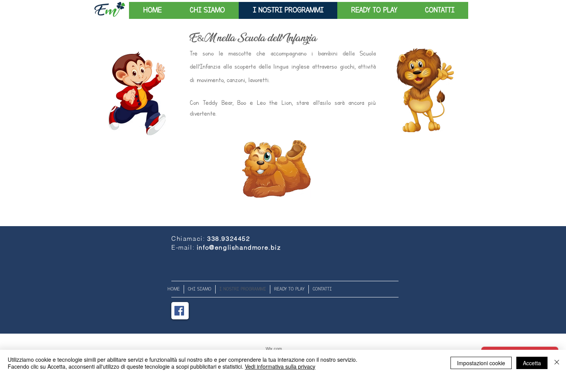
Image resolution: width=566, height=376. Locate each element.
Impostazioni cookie (481, 363)
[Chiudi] (556, 363)
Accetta (532, 363)
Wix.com (274, 348)
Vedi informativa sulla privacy (280, 366)
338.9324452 (228, 238)
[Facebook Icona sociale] (179, 311)
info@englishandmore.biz (239, 247)
